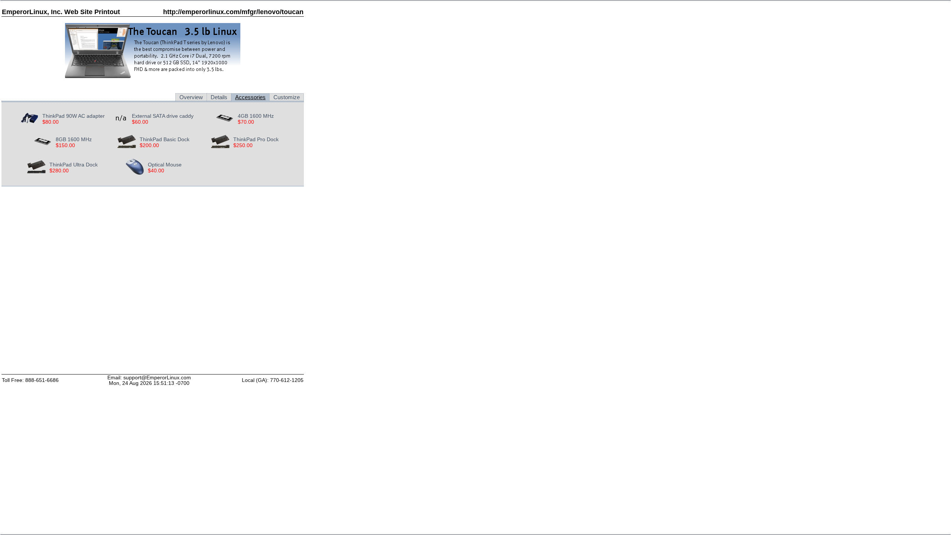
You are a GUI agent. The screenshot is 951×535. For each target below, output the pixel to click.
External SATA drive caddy (163, 116)
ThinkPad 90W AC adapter (73, 116)
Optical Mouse (165, 165)
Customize (286, 97)
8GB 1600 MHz (74, 139)
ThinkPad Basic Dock (164, 139)
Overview (191, 97)
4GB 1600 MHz (256, 116)
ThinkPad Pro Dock (256, 139)
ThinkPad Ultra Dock (73, 165)
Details (219, 97)
